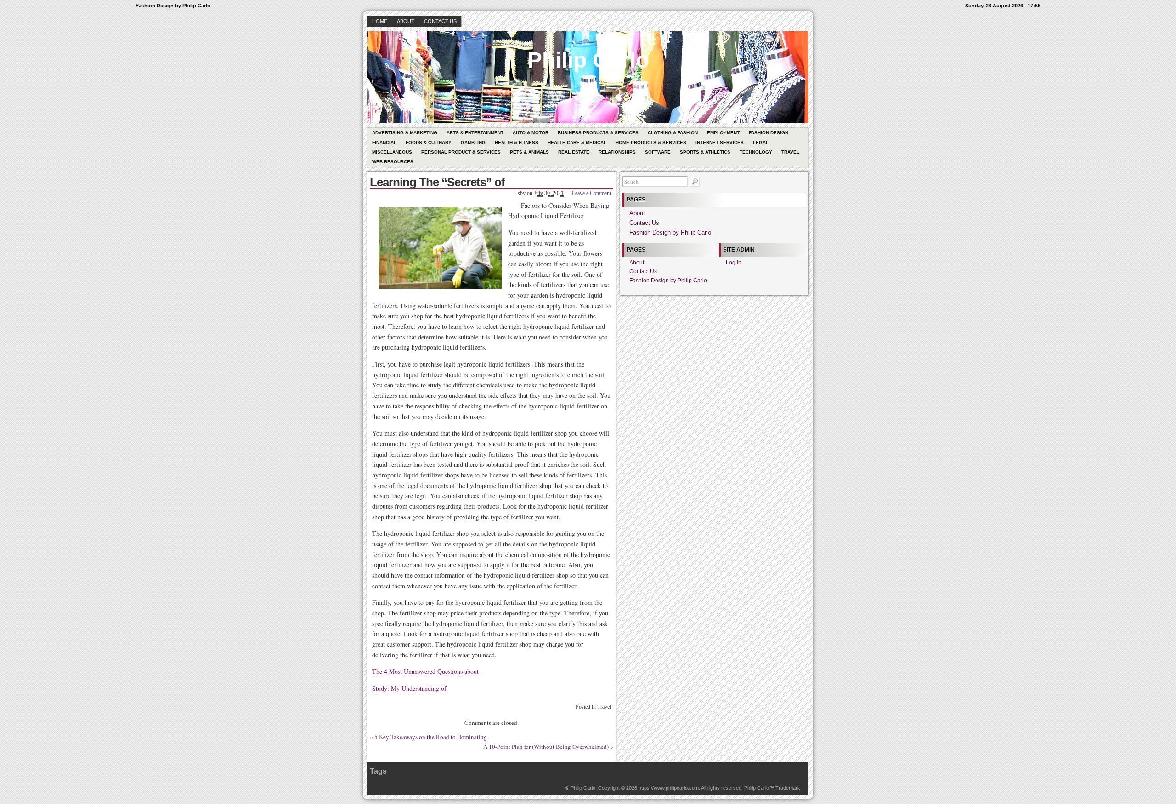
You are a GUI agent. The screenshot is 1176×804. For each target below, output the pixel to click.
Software (658, 152)
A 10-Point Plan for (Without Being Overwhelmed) (546, 746)
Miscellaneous (392, 152)
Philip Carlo (588, 60)
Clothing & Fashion (673, 132)
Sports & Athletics (705, 152)
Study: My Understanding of (409, 688)
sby (522, 193)
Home (379, 21)
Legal (761, 142)
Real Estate (573, 152)
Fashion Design (768, 132)
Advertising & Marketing (404, 132)
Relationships (617, 152)
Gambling (473, 142)
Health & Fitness (516, 142)
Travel (790, 152)
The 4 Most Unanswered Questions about (425, 671)
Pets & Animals (529, 152)
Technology (756, 152)
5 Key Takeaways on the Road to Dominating (430, 737)
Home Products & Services (651, 142)
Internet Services (719, 142)
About (405, 21)
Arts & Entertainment (475, 132)
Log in (733, 262)
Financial (384, 142)
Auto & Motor (530, 132)
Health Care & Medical (577, 142)
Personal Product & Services (461, 152)
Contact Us (440, 21)
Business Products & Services (598, 132)
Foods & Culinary (429, 142)
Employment (723, 132)
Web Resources (392, 161)
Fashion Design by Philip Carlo (670, 232)
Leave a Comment (591, 193)
